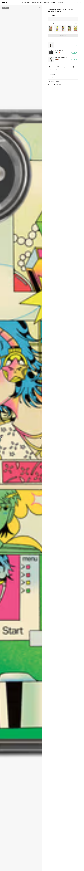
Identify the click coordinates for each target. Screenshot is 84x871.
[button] (63, 74)
